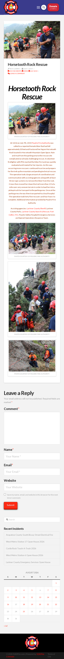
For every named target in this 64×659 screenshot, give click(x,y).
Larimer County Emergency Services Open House (28, 562)
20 (40, 604)
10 (16, 597)
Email (8, 465)
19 (32, 604)
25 (24, 611)
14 (48, 597)
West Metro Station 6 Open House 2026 (24, 555)
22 (56, 604)
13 (40, 597)
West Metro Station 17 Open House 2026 (25, 542)
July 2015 (34, 71)
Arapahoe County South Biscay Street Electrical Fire (29, 535)
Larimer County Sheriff (36, 208)
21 (48, 604)
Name (9, 449)
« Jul (5, 626)
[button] (38, 7)
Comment (11, 409)
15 (56, 597)
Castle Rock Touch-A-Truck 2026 (21, 548)
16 (8, 604)
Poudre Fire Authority (41, 143)
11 (24, 597)
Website (10, 480)
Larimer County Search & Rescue (35, 211)
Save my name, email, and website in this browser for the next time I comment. (32, 496)
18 (24, 604)
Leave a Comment (17, 73)
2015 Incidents (15, 71)
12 (32, 597)
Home (25, 71)
